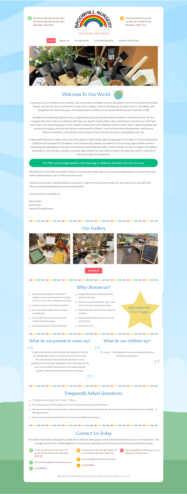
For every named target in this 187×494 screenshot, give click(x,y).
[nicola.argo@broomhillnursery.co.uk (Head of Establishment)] (122, 450)
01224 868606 (40, 468)
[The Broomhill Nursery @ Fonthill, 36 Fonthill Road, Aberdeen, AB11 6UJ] (122, 18)
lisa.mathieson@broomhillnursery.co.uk (53, 462)
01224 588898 (88, 465)
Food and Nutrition (103, 40)
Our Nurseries (82, 40)
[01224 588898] (78, 465)
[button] (93, 163)
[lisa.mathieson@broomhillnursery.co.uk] (31, 462)
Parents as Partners (129, 40)
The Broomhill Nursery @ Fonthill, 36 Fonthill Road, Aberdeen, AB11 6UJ (138, 22)
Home (51, 40)
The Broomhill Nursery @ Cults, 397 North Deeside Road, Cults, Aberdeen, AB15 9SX (49, 22)
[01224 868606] (31, 469)
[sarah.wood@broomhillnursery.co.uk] (78, 459)
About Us (64, 40)
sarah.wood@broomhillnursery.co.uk (99, 459)
